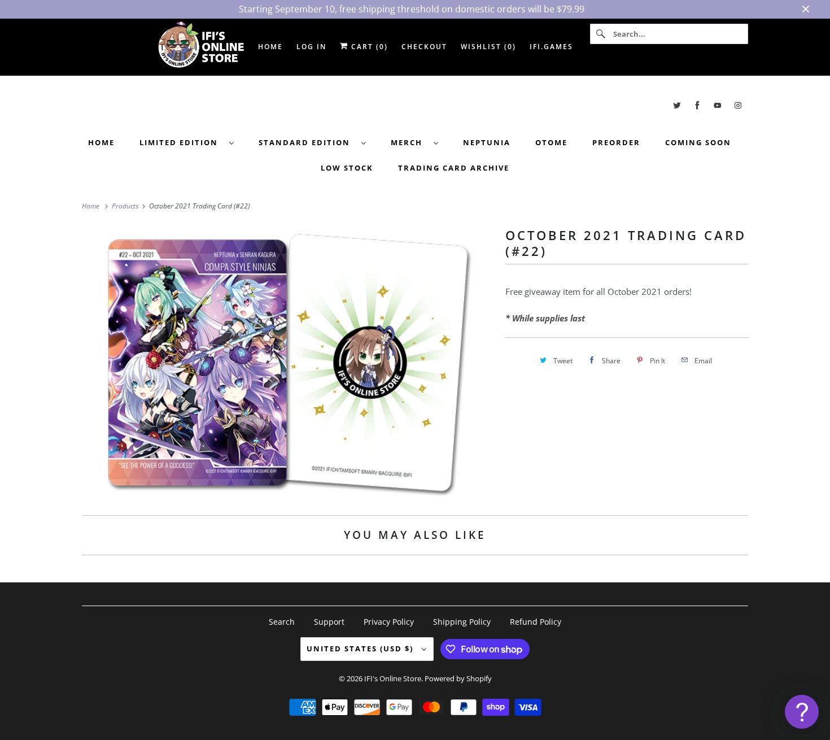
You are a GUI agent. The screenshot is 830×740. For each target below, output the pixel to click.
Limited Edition (181, 142)
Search (282, 621)
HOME (270, 46)
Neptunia (486, 142)
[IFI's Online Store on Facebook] (697, 105)
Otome (551, 142)
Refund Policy (535, 621)
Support (329, 621)
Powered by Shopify (458, 678)
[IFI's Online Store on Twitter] (677, 105)
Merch (409, 142)
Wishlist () (488, 46)
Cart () (368, 46)
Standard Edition (307, 142)
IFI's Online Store (392, 678)
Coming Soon (698, 142)
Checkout (424, 46)
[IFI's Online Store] (415, 105)
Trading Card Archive (453, 168)
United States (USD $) (361, 648)
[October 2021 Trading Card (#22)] (288, 362)
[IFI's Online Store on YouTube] (717, 105)
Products (126, 206)
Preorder (616, 142)
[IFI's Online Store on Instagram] (738, 105)
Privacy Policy (389, 621)
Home (101, 142)
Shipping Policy (462, 621)
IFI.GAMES (551, 46)
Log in (311, 46)
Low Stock (347, 168)
